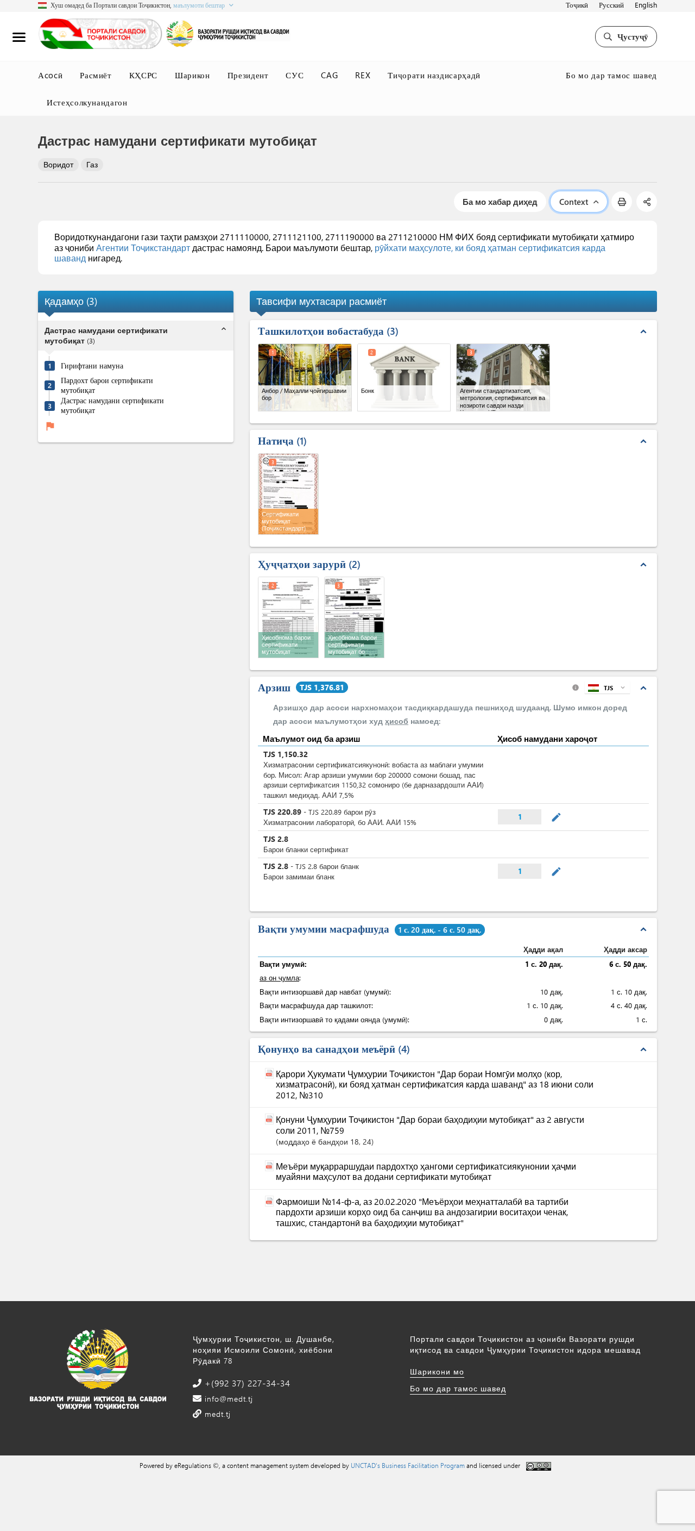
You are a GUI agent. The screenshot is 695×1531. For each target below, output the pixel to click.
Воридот (58, 164)
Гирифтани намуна (92, 366)
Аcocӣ (50, 75)
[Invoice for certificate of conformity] (288, 617)
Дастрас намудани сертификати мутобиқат (112, 405)
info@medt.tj (227, 1398)
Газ (92, 164)
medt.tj (216, 1414)
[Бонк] (404, 377)
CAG (329, 75)
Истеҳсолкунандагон (87, 102)
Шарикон (192, 75)
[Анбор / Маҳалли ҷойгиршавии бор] (305, 377)
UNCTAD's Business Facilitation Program (408, 1465)
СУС (295, 75)
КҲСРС (143, 75)
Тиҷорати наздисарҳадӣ (434, 75)
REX (362, 75)
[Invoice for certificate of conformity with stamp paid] (354, 617)
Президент (248, 75)
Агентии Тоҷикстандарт (143, 247)
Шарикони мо (437, 1371)
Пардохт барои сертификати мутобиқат (107, 385)
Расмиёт (96, 75)
